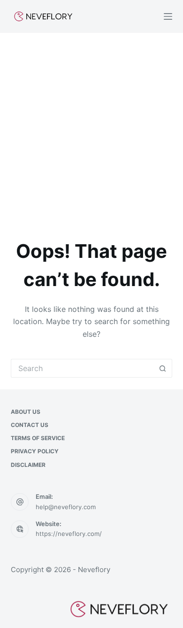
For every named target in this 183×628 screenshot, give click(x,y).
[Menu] (168, 16)
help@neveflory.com (66, 507)
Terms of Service (38, 438)
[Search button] (162, 368)
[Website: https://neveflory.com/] (20, 529)
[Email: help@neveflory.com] (20, 502)
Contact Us (29, 424)
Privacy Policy (35, 451)
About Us (25, 411)
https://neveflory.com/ (69, 533)
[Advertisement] (91, 129)
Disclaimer (28, 464)
